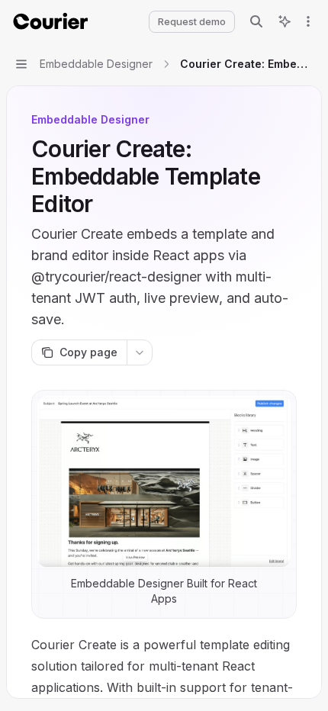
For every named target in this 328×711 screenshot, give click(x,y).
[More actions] (308, 21)
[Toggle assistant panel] (284, 21)
